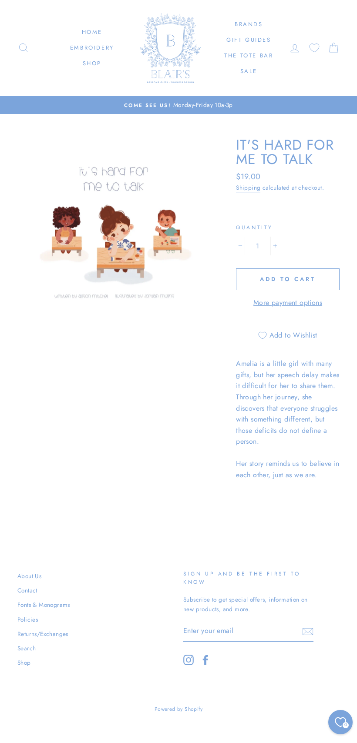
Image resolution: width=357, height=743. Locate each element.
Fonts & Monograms (43, 604)
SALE (248, 71)
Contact (27, 590)
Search (26, 648)
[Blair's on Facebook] (205, 660)
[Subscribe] (307, 631)
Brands (249, 24)
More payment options (287, 303)
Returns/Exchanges (42, 633)
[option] (178, 105)
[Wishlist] (314, 48)
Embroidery (92, 48)
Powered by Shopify (178, 709)
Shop (92, 63)
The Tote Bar (248, 55)
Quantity (254, 227)
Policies (27, 619)
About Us (29, 576)
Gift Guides (248, 40)
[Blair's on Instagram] (188, 660)
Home (92, 32)
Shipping (248, 187)
